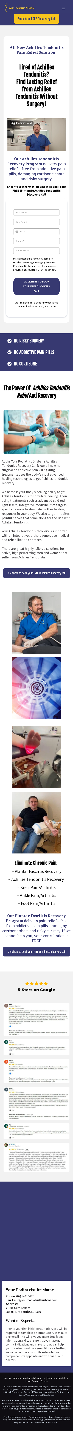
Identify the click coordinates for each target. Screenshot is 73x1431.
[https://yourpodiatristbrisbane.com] (19, 8)
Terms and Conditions (57, 1378)
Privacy (44, 1381)
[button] (63, 8)
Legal (28, 1381)
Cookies (36, 1381)
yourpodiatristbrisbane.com (33, 1378)
